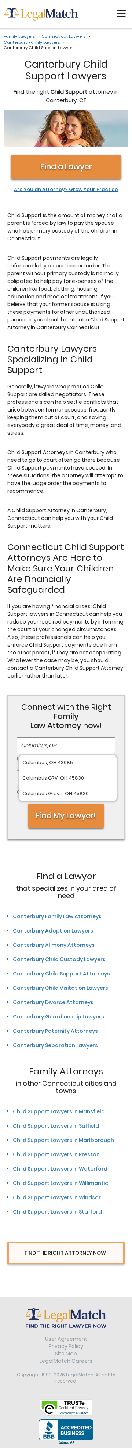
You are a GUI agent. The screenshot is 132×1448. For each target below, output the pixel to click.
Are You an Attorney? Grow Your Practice (66, 189)
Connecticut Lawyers (63, 36)
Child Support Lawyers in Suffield (56, 1125)
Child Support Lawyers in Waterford (60, 1168)
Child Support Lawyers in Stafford (57, 1211)
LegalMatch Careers (66, 1361)
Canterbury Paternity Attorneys (55, 1031)
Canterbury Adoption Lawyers (53, 930)
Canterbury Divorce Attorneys (53, 1002)
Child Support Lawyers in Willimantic (60, 1183)
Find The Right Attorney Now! (66, 1253)
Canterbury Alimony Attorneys (54, 945)
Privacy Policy (66, 1346)
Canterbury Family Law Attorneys (57, 916)
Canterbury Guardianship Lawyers (58, 1016)
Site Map (66, 1353)
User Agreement (66, 1339)
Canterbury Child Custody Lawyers (59, 959)
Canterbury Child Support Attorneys (61, 973)
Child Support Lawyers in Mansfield (59, 1111)
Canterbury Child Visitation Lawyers (60, 988)
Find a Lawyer (66, 166)
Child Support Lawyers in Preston (56, 1154)
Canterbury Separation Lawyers (55, 1045)
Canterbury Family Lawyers (32, 42)
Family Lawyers (19, 36)
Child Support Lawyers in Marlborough (63, 1140)
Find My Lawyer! (66, 815)
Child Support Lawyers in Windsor (57, 1197)
